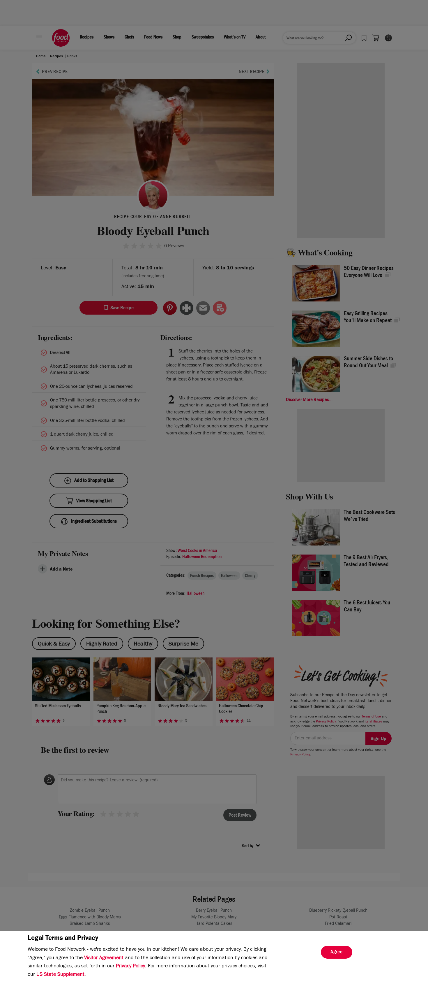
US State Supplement (60, 975)
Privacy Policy (130, 966)
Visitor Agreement (103, 958)
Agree (336, 952)
